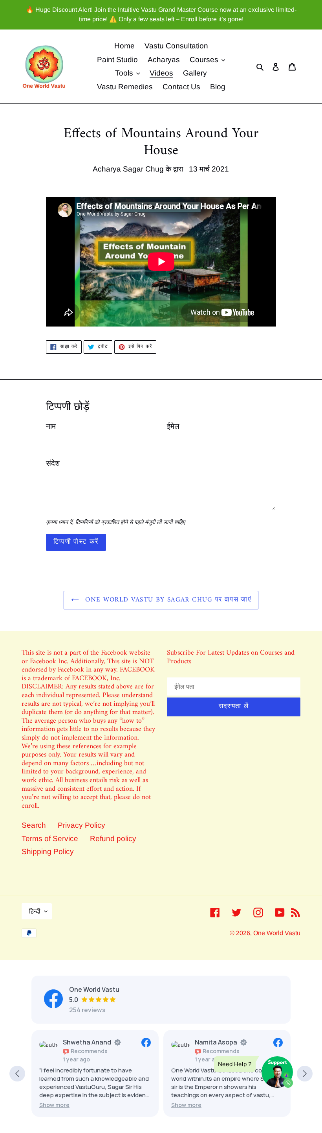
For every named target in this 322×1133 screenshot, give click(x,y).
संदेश (53, 463)
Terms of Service (50, 838)
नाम (51, 426)
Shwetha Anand (87, 1042)
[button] (54, 1105)
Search (34, 825)
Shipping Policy (48, 851)
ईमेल (173, 426)
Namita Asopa (216, 1042)
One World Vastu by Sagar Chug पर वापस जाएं (167, 600)
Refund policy (113, 838)
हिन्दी (34, 911)
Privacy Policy (81, 825)
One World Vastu (276, 933)
